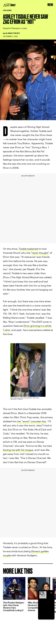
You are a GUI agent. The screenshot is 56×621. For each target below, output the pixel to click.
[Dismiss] (51, 593)
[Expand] (41, 593)
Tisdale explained (28, 248)
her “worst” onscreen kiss (31, 421)
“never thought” (40, 252)
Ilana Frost (13, 33)
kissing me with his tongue (18, 449)
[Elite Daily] (9, 5)
